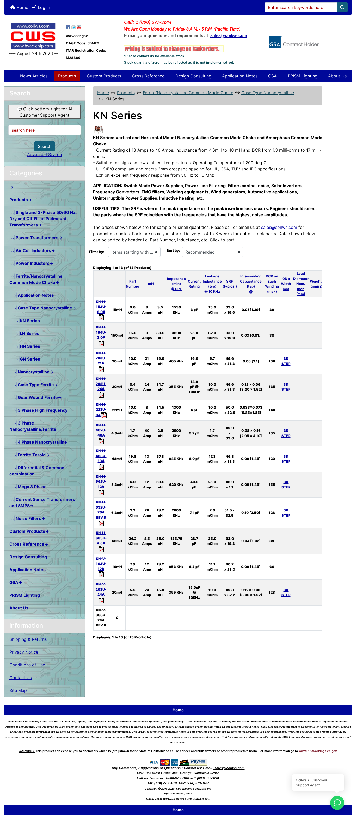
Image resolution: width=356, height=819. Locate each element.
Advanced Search (44, 154)
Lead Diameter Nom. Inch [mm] (301, 283)
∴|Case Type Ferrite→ (33, 384)
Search (44, 146)
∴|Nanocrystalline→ (31, 371)
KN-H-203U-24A (101, 383)
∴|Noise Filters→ (27, 518)
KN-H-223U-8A (101, 409)
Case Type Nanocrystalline (267, 92)
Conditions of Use (27, 664)
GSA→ (15, 582)
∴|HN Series (24, 346)
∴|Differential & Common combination (36, 470)
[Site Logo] (33, 36)
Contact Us (20, 677)
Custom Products (104, 76)
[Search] (342, 7)
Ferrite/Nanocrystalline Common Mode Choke (188, 92)
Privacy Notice (23, 652)
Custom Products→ (29, 531)
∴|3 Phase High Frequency (38, 410)
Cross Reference (148, 76)
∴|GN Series (24, 359)
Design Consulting (193, 76)
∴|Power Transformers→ (35, 237)
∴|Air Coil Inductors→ (32, 250)
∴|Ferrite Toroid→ (29, 454)
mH (151, 284)
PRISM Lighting (302, 76)
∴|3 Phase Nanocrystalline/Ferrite (32, 426)
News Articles (33, 76)
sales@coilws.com (279, 227)
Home (21, 7)
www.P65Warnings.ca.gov (318, 751)
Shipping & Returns (28, 639)
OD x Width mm (286, 284)
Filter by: (96, 252)
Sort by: (173, 250)
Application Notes (239, 76)
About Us (337, 76)
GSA (272, 76)
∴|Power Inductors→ (31, 263)
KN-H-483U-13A (101, 456)
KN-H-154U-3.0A (101, 332)
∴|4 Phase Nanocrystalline (38, 442)
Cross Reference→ (28, 544)
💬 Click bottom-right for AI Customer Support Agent (44, 112)
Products (67, 76)
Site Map (18, 690)
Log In (43, 7)
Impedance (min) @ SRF (176, 284)
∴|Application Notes (31, 295)
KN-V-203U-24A (101, 589)
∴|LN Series (24, 333)
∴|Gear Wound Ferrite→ (35, 397)
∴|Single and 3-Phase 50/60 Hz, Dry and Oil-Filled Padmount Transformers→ (43, 219)
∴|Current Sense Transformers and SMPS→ (42, 502)
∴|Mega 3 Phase (28, 486)
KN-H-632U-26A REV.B (101, 509)
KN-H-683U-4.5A (101, 538)
